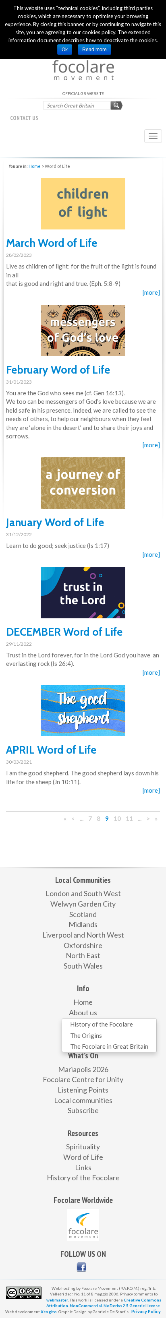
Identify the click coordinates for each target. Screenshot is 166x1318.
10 (117, 818)
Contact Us (24, 118)
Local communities (83, 1100)
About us (83, 1012)
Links (83, 1167)
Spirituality (83, 1146)
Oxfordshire (83, 945)
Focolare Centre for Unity (83, 1079)
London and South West (83, 893)
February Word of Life (58, 369)
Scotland (83, 914)
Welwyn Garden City (83, 903)
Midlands (83, 924)
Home (35, 166)
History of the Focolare (101, 1024)
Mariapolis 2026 (83, 1069)
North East (83, 955)
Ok (65, 49)
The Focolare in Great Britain (109, 1046)
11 (129, 818)
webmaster (57, 1299)
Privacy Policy (146, 1311)
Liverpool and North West (83, 934)
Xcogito (49, 1311)
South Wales (83, 965)
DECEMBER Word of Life (64, 631)
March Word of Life (51, 243)
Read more (94, 49)
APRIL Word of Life (51, 749)
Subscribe (83, 1110)
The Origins (86, 1035)
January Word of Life (55, 522)
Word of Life (83, 1157)
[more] (151, 292)
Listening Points (83, 1089)
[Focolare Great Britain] (81, 1267)
